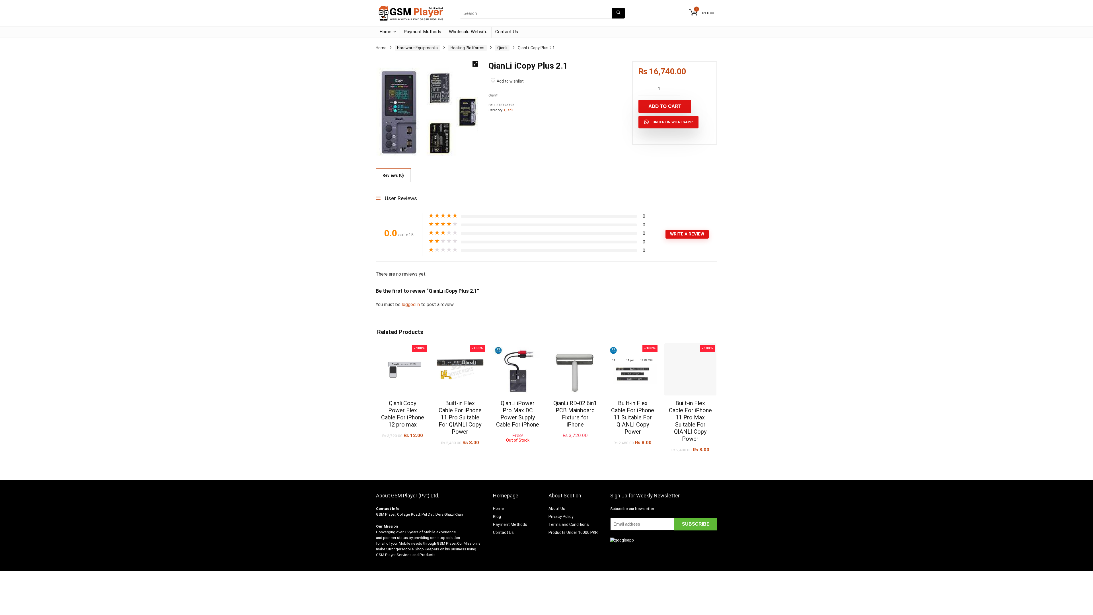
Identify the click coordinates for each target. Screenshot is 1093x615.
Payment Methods (422, 31)
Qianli (502, 48)
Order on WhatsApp (672, 122)
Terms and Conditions (568, 524)
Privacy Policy (561, 516)
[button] (475, 64)
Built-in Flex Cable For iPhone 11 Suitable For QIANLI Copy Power (632, 417)
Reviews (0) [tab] (393, 175)
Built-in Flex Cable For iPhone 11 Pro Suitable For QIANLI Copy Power (460, 417)
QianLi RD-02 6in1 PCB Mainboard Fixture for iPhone (575, 414)
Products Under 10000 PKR (573, 532)
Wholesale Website (468, 31)
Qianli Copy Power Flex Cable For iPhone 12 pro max (402, 414)
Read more (518, 447)
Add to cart (664, 106)
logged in (411, 304)
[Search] (618, 13)
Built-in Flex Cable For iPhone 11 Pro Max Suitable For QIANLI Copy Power (690, 421)
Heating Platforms (467, 48)
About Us (556, 508)
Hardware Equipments (417, 48)
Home (385, 31)
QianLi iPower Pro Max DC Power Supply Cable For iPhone (517, 414)
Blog (497, 516)
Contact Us (506, 31)
